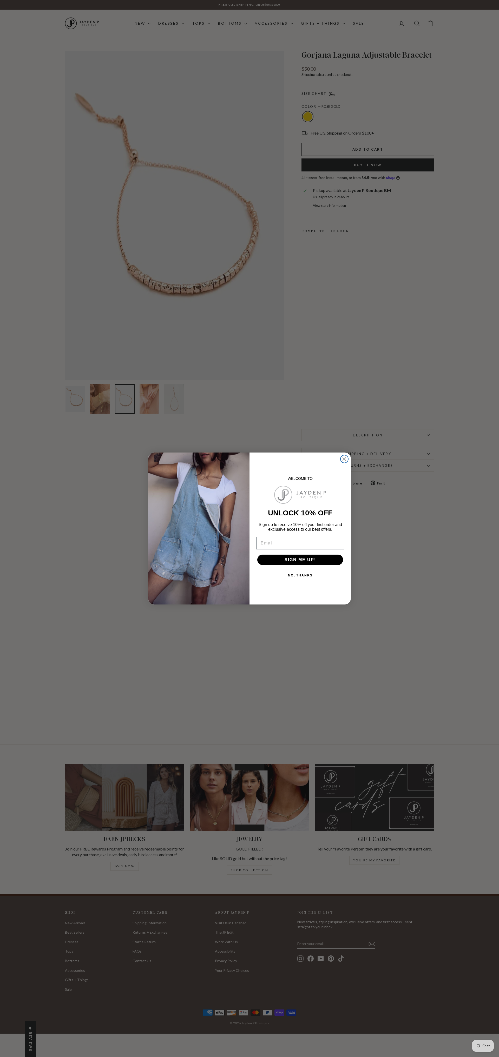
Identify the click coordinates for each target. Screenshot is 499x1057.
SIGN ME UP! (300, 559)
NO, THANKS (300, 575)
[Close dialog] (344, 459)
